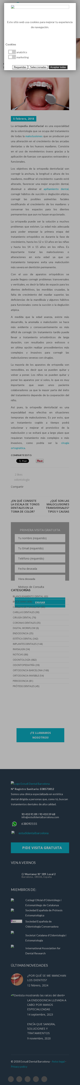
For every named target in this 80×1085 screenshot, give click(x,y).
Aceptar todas (58, 67)
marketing (22, 57)
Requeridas (20, 67)
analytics (21, 52)
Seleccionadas (38, 67)
